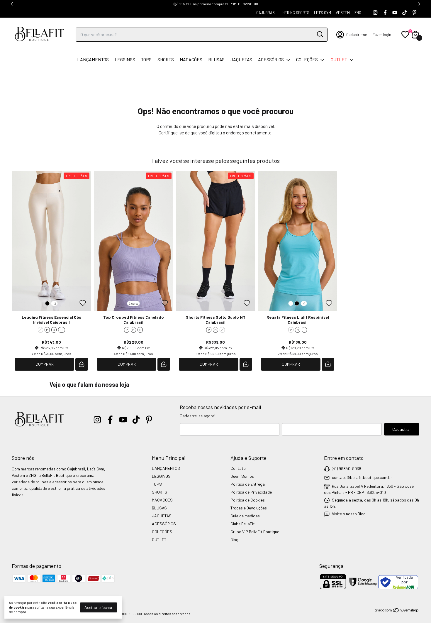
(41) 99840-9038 (346, 468)
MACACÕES (191, 59)
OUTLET (339, 59)
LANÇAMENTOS (93, 59)
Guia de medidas (245, 515)
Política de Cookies (247, 499)
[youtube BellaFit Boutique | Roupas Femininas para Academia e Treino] (395, 12)
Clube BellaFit (242, 523)
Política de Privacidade (251, 491)
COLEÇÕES (307, 59)
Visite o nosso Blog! (349, 513)
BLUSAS (216, 59)
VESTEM (343, 12)
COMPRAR (44, 364)
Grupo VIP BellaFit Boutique (254, 531)
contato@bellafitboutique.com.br (362, 477)
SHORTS (165, 59)
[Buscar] (320, 34)
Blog (234, 539)
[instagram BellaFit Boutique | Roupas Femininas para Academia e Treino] (375, 12)
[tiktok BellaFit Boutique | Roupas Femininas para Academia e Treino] (404, 12)
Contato (238, 468)
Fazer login (382, 34)
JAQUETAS (241, 59)
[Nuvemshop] (396, 611)
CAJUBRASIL (267, 12)
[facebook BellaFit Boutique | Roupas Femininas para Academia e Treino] (385, 12)
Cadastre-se (356, 34)
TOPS (146, 59)
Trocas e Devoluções (248, 507)
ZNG (357, 12)
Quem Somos (242, 476)
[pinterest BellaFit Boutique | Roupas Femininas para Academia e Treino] (414, 12)
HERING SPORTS (295, 12)
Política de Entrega (247, 484)
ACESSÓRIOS (271, 59)
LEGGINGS (125, 59)
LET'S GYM (322, 12)
